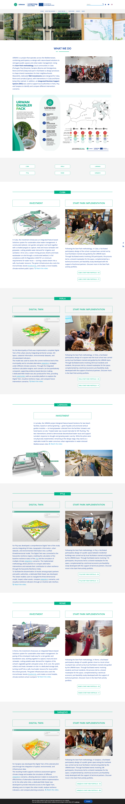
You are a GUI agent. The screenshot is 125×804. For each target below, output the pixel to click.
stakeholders (21, 376)
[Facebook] (123, 243)
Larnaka (97, 166)
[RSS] (123, 246)
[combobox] (94, 4)
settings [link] (77, 802)
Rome (62, 173)
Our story (71, 11)
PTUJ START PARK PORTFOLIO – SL (89, 581)
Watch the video (42, 268)
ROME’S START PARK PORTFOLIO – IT (88, 693)
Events (78, 11)
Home (42, 11)
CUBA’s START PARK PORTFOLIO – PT (88, 279)
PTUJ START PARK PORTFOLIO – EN (89, 574)
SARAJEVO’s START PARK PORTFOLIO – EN (89, 784)
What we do (61, 11)
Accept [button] (88, 801)
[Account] (105, 4)
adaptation (45, 363)
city (37, 559)
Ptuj (27, 173)
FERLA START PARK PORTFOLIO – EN (89, 379)
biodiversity (32, 266)
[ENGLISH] (111, 4)
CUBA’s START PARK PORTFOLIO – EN (88, 272)
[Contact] (108, 4)
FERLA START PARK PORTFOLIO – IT (89, 385)
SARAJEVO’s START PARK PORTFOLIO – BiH (89, 790)
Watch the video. (37, 381)
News (83, 11)
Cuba (27, 166)
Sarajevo (98, 173)
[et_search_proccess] (103, 4)
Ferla (62, 166)
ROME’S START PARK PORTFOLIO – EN (89, 686)
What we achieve (50, 11)
